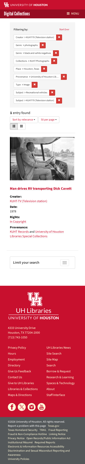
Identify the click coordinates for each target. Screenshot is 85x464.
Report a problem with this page (27, 426)
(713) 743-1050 (17, 337)
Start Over (64, 29)
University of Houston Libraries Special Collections (37, 234)
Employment (16, 359)
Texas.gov (53, 426)
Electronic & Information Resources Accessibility (36, 447)
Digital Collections (17, 14)
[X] (22, 407)
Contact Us (15, 377)
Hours (12, 353)
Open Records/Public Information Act (48, 438)
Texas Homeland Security (23, 430)
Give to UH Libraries (21, 383)
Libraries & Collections (23, 389)
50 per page (48, 120)
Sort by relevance (23, 120)
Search (51, 365)
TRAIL (43, 430)
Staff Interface (55, 395)
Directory (14, 365)
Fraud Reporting (58, 430)
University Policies (18, 459)
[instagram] (32, 407)
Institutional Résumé (20, 442)
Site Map (52, 359)
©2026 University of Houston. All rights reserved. (36, 422)
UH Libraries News (58, 347)
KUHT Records (19, 232)
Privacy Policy (17, 347)
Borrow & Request (58, 371)
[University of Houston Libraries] (33, 306)
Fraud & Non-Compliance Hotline (27, 434)
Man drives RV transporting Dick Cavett (41, 188)
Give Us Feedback (19, 371)
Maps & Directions (20, 395)
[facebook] (12, 407)
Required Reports (45, 442)
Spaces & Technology (60, 383)
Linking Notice (57, 434)
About (50, 389)
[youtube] (41, 407)
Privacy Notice (16, 438)
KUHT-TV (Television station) (28, 201)
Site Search (53, 353)
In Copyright (18, 221)
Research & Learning (60, 377)
